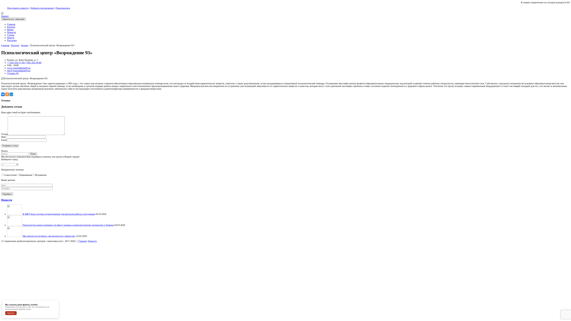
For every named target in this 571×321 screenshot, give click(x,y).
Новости (11, 32)
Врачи (10, 29)
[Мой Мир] (11, 94)
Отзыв (4, 134)
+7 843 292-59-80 (32, 62)
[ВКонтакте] (3, 94)
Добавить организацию (42, 8)
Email (4, 140)
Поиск (4, 151)
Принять (11, 313)
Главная (11, 24)
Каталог (11, 27)
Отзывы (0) (13, 73)
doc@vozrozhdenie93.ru (18, 70)
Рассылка (12, 40)
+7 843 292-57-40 (15, 62)
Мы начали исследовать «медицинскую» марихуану (49, 236)
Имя (3, 137)
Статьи (10, 35)
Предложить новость (17, 8)
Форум (10, 37)
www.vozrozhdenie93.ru (18, 68)
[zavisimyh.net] (2, 13)
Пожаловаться (62, 8)
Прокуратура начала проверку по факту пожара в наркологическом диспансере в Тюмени (68, 225)
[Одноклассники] (7, 94)
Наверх (5, 16)
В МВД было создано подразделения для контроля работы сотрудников (59, 214)
